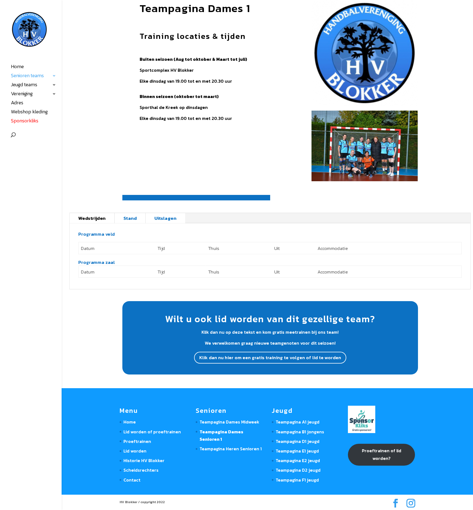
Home (17, 67)
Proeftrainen (137, 441)
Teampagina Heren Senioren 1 (231, 448)
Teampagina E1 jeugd (297, 451)
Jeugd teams (24, 85)
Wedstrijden (92, 218)
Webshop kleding (29, 112)
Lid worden (134, 451)
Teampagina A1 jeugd (297, 422)
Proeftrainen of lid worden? (381, 454)
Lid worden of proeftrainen (152, 431)
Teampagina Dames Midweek (229, 422)
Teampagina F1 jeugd (297, 480)
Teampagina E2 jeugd (298, 460)
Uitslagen (165, 218)
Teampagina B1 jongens (300, 431)
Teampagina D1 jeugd (297, 441)
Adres (17, 103)
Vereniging (22, 94)
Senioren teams (27, 76)
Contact (131, 480)
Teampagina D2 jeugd (298, 470)
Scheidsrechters (140, 470)
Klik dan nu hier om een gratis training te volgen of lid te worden (270, 357)
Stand (130, 218)
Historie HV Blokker (144, 460)
